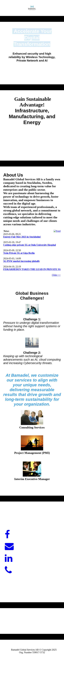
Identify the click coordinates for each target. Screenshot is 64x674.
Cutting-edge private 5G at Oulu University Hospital (29, 245)
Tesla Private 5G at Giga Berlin (19, 253)
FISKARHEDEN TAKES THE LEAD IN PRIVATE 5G (32, 269)
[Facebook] (7, 535)
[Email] (9, 546)
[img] (32, 8)
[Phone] (8, 570)
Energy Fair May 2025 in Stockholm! (22, 236)
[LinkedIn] (8, 558)
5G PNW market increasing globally (21, 261)
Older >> (56, 275)
